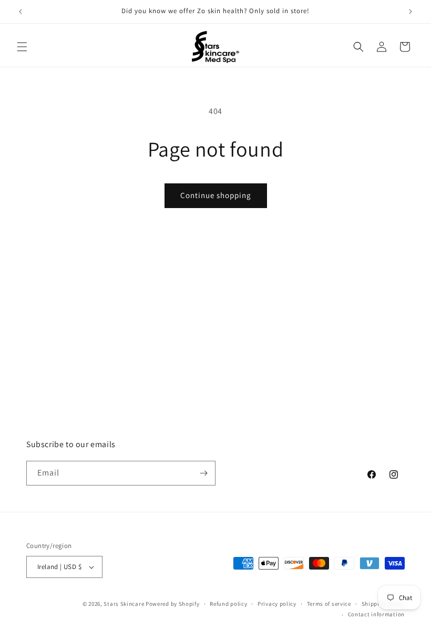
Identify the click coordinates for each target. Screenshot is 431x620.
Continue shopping (215, 195)
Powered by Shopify (173, 603)
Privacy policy (277, 603)
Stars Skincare (124, 603)
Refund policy (228, 603)
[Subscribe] (203, 473)
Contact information (376, 614)
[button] (22, 46)
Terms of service (329, 603)
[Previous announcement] (20, 11)
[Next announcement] (410, 11)
